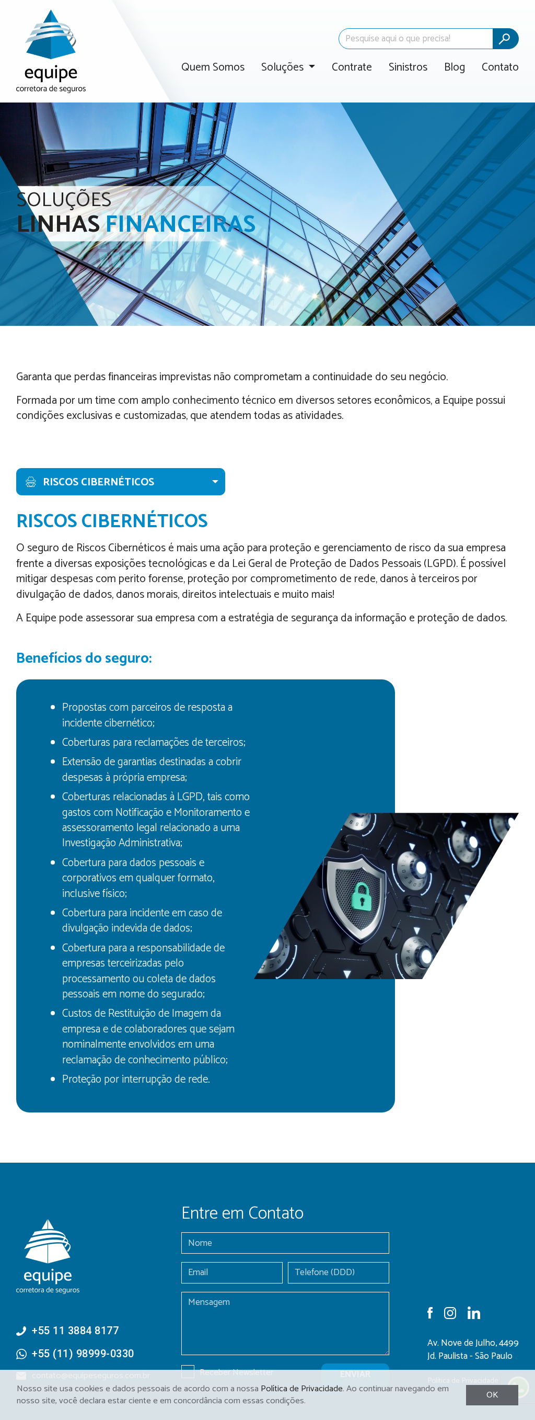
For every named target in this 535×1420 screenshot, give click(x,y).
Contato (500, 67)
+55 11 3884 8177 (75, 1330)
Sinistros (408, 67)
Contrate (352, 67)
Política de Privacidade (302, 1389)
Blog (454, 67)
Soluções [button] (283, 67)
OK (492, 1395)
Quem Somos (213, 67)
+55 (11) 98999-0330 (83, 1353)
